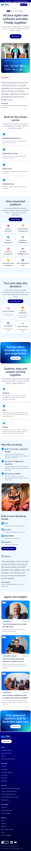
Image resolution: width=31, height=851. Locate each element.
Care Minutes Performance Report (10, 797)
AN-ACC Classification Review (9, 791)
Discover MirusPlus (15, 219)
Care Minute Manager (6, 772)
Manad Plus (4, 778)
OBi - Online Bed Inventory (8, 759)
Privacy (11, 848)
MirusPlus (3, 766)
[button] (23, 4)
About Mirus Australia (9, 548)
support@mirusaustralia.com (20, 1)
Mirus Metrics (4, 769)
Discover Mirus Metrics (15, 301)
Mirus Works (4, 775)
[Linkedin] (11, 842)
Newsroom (4, 826)
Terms (21, 848)
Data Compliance (4, 848)
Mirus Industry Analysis (7, 829)
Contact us (4, 807)
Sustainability (16, 848)
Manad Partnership (6, 753)
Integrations (4, 781)
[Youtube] (15, 842)
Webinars (3, 823)
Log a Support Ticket (6, 810)
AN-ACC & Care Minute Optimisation (10, 788)
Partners (3, 756)
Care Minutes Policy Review (8, 794)
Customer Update (5, 813)
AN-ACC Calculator (6, 835)
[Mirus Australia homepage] (5, 5)
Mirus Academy (5, 800)
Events (3, 832)
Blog (2, 820)
